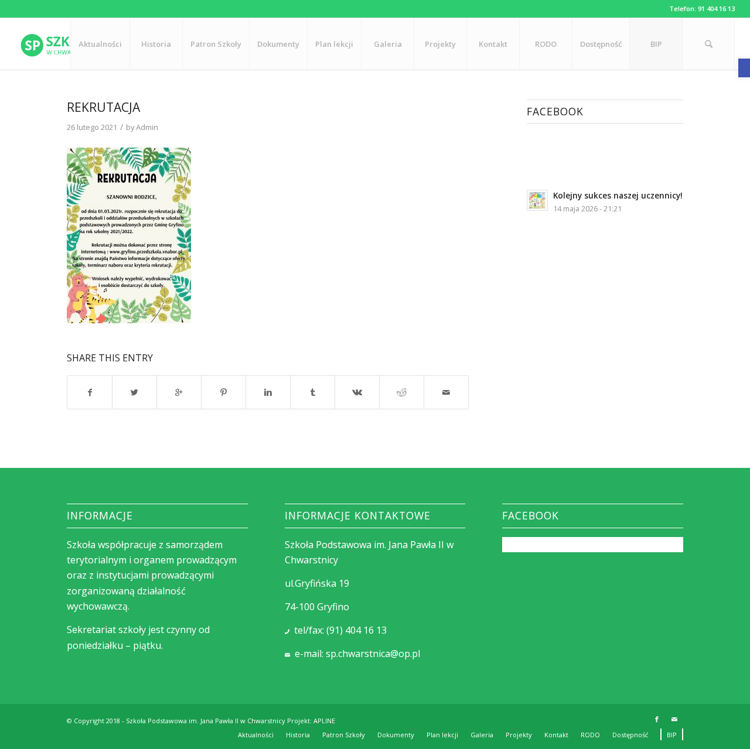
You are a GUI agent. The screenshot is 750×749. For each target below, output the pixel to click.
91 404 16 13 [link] (716, 8)
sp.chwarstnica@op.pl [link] (373, 653)
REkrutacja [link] (103, 107)
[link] (744, 68)
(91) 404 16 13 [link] (356, 630)
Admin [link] (147, 127)
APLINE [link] (324, 720)
